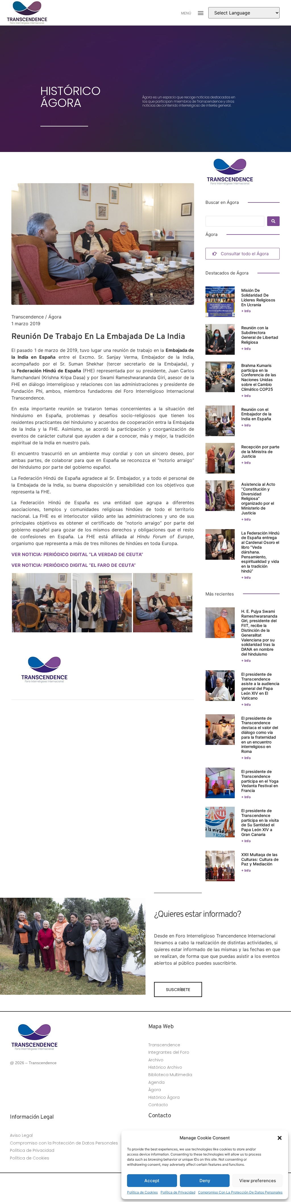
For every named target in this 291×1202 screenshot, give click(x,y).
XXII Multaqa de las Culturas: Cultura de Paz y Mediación (259, 859)
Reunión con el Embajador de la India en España (256, 414)
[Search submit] (273, 221)
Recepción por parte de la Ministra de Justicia (260, 451)
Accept (151, 1180)
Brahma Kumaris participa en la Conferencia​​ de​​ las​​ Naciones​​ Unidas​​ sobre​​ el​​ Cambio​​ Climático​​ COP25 (258, 377)
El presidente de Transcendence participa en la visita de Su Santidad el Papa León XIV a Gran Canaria (260, 822)
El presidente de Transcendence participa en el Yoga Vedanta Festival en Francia (259, 781)
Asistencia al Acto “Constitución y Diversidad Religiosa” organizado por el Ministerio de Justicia (258, 498)
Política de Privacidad (178, 1192)
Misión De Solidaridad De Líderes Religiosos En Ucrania (258, 297)
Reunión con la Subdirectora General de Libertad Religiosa (259, 334)
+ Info (246, 311)
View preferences (257, 1180)
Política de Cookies (142, 1192)
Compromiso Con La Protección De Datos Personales (240, 1192)
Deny (204, 1180)
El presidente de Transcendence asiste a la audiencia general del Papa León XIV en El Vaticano (260, 686)
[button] (279, 1138)
